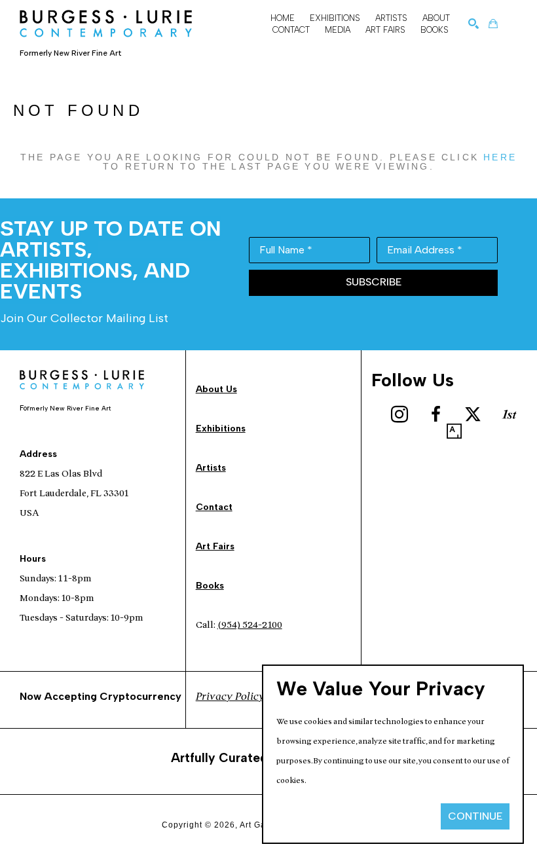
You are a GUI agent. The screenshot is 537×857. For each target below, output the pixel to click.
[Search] (473, 23)
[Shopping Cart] (493, 23)
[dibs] (509, 414)
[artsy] (454, 431)
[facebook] (436, 414)
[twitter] (472, 414)
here (500, 157)
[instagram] (399, 414)
